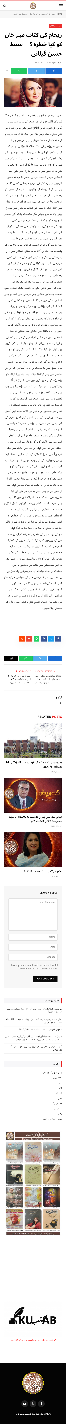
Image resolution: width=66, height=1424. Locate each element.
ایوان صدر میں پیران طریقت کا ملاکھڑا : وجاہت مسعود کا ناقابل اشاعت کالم (35, 819)
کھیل (60, 1098)
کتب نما (59, 1093)
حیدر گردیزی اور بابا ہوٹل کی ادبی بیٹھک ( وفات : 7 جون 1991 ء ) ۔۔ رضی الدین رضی (19, 679)
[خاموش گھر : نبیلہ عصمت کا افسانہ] (33, 849)
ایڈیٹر (60, 62)
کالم (60, 1088)
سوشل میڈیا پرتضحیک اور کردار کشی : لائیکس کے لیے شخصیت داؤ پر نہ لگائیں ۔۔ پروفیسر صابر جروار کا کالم (33, 1038)
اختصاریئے (57, 1078)
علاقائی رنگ (57, 1104)
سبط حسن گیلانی (55, 25)
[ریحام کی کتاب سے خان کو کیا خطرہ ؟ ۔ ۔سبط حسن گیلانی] (33, 92)
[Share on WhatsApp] (19, 71)
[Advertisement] (33, 1268)
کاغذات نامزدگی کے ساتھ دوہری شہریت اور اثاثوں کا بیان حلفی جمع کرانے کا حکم (48, 679)
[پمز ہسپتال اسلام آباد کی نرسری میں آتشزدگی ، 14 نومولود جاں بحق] (33, 740)
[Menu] (61, 5)
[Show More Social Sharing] (7, 71)
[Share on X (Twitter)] (36, 71)
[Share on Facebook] (53, 71)
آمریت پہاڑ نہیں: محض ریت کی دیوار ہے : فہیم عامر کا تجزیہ (37, 1047)
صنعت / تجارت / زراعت (52, 1119)
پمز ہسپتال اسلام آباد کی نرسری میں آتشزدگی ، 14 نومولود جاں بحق (34, 765)
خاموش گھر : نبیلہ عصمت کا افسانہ (42, 871)
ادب (60, 1083)
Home (59, 14)
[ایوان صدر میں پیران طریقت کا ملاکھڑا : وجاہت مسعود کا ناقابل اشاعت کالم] (33, 795)
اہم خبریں (58, 1109)
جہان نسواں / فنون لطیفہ (51, 1073)
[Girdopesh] (33, 5)
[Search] (5, 5)
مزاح (60, 1114)
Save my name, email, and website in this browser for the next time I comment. (34, 967)
